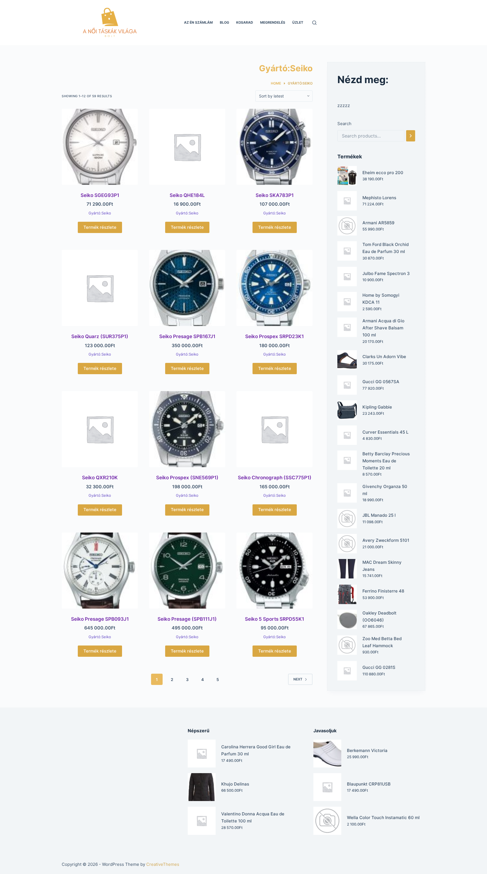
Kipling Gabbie (377, 407)
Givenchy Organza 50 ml (384, 490)
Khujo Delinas (235, 784)
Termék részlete (99, 227)
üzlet (297, 22)
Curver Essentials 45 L (385, 432)
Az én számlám (198, 22)
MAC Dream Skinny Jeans (382, 566)
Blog (224, 22)
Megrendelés (272, 22)
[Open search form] (314, 23)
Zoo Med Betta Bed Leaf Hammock (382, 642)
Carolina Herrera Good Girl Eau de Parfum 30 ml (256, 750)
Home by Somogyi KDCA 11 (380, 298)
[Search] (410, 135)
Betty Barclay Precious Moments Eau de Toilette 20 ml (386, 461)
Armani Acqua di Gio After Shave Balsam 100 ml (383, 328)
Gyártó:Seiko (99, 213)
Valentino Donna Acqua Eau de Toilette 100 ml (252, 817)
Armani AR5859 (378, 222)
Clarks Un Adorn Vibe (384, 356)
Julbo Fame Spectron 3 (386, 273)
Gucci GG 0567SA (380, 381)
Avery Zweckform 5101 (385, 540)
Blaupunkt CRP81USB (369, 784)
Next (297, 679)
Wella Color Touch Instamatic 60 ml (383, 817)
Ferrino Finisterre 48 (383, 591)
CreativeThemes (162, 864)
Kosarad (244, 22)
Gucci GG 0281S (378, 667)
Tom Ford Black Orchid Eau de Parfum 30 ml (385, 248)
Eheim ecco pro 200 (382, 172)
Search (344, 123)
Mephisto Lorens (379, 197)
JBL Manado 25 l (379, 515)
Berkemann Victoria (367, 750)
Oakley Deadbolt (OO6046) (379, 616)
